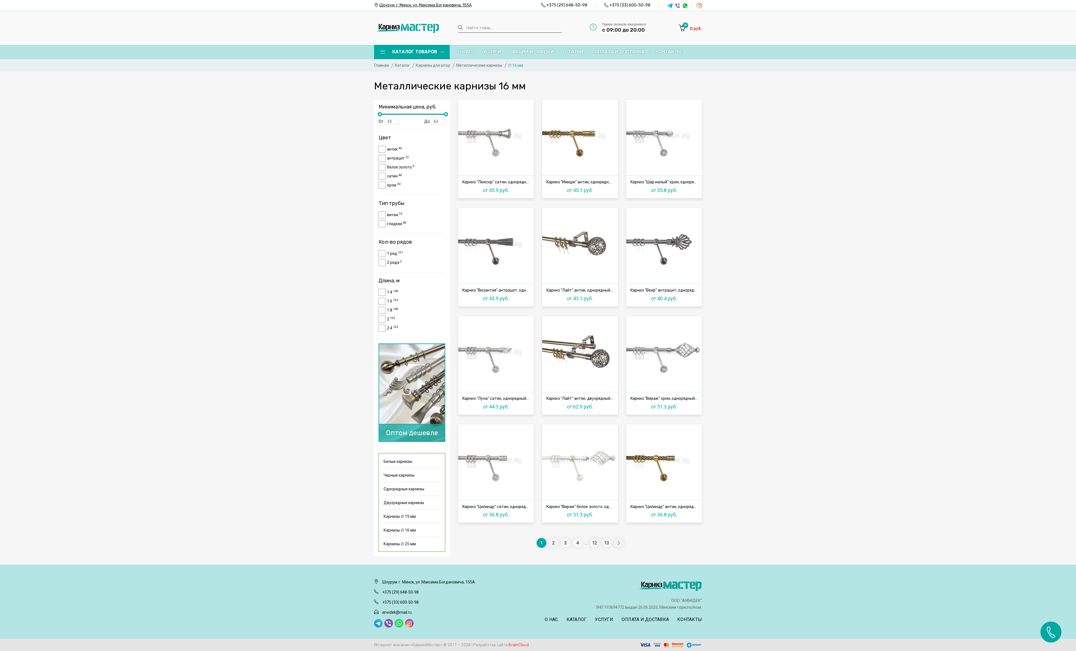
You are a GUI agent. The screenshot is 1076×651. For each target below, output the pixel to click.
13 (606, 543)
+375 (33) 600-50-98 (629, 5)
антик (394, 148)
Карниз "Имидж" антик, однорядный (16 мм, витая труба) (581, 182)
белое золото (400, 166)
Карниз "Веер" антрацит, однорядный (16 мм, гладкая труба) (665, 290)
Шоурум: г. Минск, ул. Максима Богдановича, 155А (425, 5)
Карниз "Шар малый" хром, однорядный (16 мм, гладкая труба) (665, 182)
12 (594, 543)
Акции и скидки (533, 51)
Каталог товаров (414, 51)
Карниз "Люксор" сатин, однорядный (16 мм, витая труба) (497, 182)
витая (394, 214)
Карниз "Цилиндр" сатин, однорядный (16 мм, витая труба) (497, 507)
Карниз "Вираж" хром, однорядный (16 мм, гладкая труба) (665, 398)
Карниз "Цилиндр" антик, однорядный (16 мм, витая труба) (665, 507)
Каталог (577, 619)
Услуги (492, 51)
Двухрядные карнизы (404, 502)
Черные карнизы (399, 475)
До (427, 121)
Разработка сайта (501, 645)
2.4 (392, 327)
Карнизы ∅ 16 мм (400, 530)
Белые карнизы (398, 461)
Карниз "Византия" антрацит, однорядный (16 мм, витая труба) (497, 290)
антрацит (398, 157)
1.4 (392, 291)
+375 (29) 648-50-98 (566, 5)
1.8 (392, 309)
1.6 (392, 300)
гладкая (396, 223)
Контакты (668, 51)
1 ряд (395, 253)
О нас (465, 51)
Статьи (574, 51)
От (381, 121)
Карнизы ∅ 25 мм (400, 544)
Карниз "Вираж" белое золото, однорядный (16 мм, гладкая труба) (581, 507)
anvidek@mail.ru (397, 612)
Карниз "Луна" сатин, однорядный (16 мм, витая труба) (497, 398)
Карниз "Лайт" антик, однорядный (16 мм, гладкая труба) (581, 290)
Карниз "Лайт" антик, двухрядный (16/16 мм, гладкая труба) (581, 398)
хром (393, 184)
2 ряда (394, 262)
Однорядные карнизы (404, 489)
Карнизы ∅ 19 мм (400, 516)
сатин (394, 175)
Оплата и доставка (619, 51)
